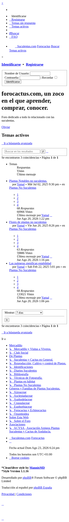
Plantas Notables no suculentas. (28, 180)
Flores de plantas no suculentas (28, 222)
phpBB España (43, 487)
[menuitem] (17, 16)
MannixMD (37, 467)
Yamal (21, 184)
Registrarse (34, 64)
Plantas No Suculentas (22, 187)
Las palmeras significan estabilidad (30, 263)
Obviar (6, 127)
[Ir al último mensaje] (51, 215)
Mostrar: (10, 312)
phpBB (27, 477)
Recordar (48, 77)
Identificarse (11, 64)
